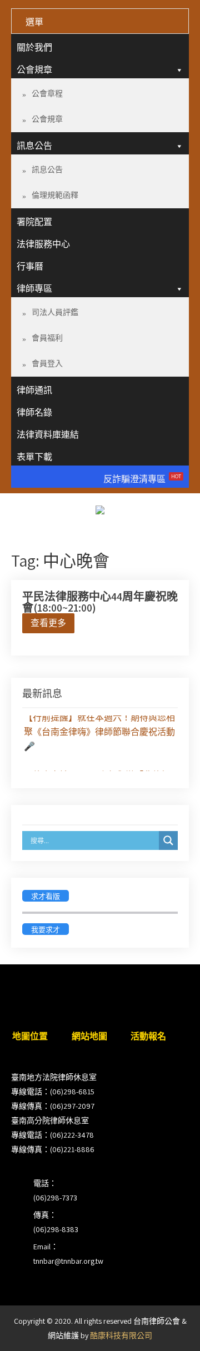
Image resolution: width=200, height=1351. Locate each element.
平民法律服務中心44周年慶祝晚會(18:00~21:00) (100, 602)
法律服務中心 (43, 244)
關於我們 (34, 47)
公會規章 (34, 70)
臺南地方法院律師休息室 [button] (54, 1077)
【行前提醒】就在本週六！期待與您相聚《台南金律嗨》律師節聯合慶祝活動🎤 (99, 730)
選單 (34, 22)
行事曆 (30, 266)
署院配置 (34, 222)
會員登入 (47, 363)
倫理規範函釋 (55, 195)
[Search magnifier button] (168, 840)
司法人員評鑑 (55, 312)
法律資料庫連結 (48, 435)
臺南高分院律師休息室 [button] (50, 1120)
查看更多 (48, 623)
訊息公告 (34, 146)
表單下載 (34, 457)
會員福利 (47, 338)
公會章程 (47, 93)
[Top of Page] (168, 1327)
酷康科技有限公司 (121, 1335)
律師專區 (34, 288)
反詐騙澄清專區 (142, 479)
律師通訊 (34, 390)
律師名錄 (34, 412)
